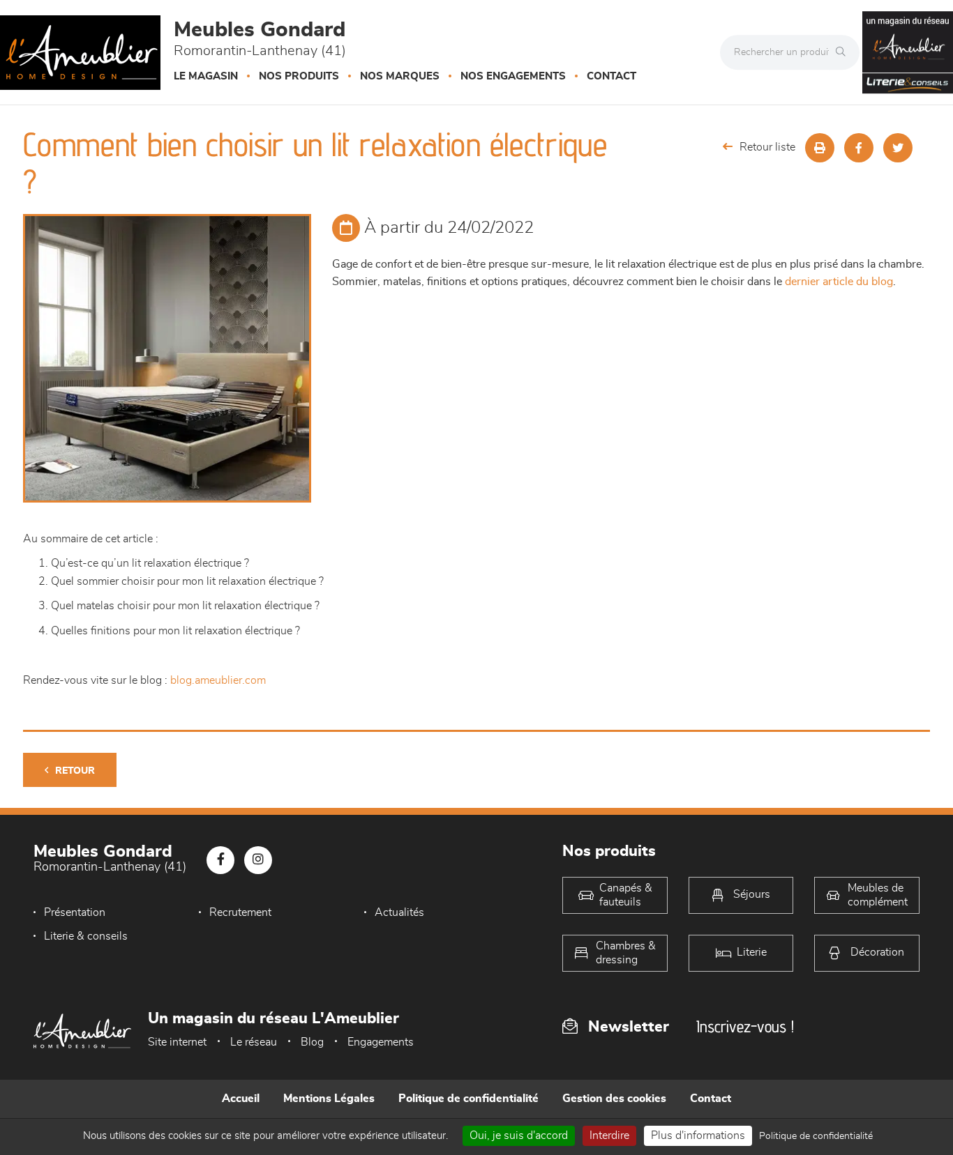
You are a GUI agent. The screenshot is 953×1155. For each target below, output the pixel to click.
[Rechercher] (844, 52)
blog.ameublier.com (218, 680)
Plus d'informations (698, 1135)
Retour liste (767, 147)
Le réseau (253, 1042)
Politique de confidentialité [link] (816, 1136)
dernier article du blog (839, 281)
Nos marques (400, 76)
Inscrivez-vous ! (745, 1026)
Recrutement (240, 912)
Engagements (380, 1042)
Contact (611, 76)
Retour (75, 771)
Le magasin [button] (206, 76)
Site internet (177, 1042)
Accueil (241, 1098)
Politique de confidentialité (468, 1098)
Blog (312, 1042)
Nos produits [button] (299, 76)
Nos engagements (513, 76)
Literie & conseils (86, 936)
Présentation (74, 912)
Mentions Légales (329, 1098)
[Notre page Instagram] (258, 860)
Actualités (399, 912)
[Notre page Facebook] (220, 860)
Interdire (609, 1135)
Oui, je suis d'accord (519, 1135)
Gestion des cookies (614, 1098)
